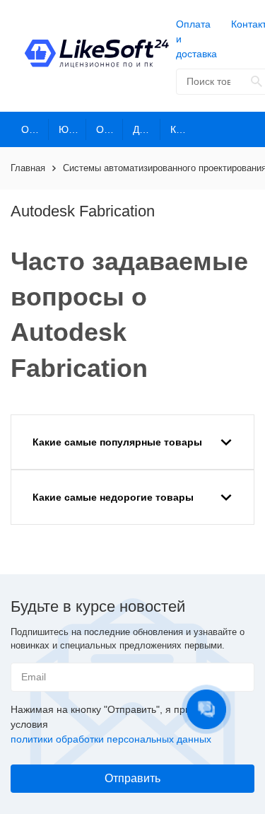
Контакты (184, 129)
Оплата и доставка (196, 38)
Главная (28, 168)
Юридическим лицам (72, 129)
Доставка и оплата (146, 129)
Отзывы (110, 129)
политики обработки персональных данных (111, 739)
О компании (35, 129)
